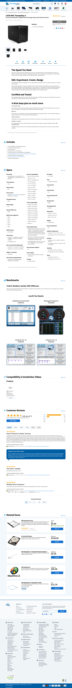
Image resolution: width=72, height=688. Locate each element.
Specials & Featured (57, 634)
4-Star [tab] (21, 427)
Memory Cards (25, 636)
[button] (28, 528)
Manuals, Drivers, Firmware (58, 655)
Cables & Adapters (42, 622)
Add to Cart (57, 528)
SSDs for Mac (10, 624)
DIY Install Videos (57, 654)
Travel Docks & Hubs (26, 626)
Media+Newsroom (30, 609)
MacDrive (24, 655)
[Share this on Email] (64, 28)
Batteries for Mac (26, 641)
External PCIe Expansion (43, 651)
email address (45, 611)
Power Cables (25, 645)
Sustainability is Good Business (32, 606)
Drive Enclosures (10, 651)
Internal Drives (10, 622)
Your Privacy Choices (9, 687)
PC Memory (41, 647)
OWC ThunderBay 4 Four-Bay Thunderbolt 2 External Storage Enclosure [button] (37, 446)
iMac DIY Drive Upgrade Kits (12, 634)
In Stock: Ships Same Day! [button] (58, 525)
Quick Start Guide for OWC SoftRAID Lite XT (17, 156)
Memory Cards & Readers (28, 634)
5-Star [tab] (15, 427)
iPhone (9, 664)
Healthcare (56, 647)
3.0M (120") (24, 588)
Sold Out (59, 21)
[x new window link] (48, 614)
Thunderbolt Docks (26, 624)
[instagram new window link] (44, 614)
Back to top (63, 142)
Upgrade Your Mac (57, 653)
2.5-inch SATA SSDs (11, 625)
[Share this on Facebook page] (61, 28)
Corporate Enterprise (57, 641)
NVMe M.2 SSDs (10, 628)
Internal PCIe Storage (42, 655)
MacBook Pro (10, 655)
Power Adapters (26, 642)
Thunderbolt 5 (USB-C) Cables (44, 624)
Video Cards (56, 625)
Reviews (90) (63, 16)
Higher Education (57, 642)
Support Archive (57, 659)
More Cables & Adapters (43, 642)
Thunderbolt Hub (26, 625)
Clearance (56, 636)
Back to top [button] (63, 410)
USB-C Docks (25, 628)
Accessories (41, 660)
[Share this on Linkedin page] (57, 28)
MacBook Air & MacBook (12, 656)
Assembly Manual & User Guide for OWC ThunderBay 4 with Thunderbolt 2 (22, 153)
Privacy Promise (29, 611)
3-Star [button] (44, 418)
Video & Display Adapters (27, 630)
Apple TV (9, 666)
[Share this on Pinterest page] (62, 28)
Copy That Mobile (26, 650)
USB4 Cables (41, 628)
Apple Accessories (11, 669)
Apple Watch (10, 665)
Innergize (24, 654)
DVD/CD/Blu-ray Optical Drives (13, 633)
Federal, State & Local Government (60, 649)
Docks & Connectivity (27, 622)
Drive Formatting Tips (58, 658)
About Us (17, 606)
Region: (46, 0)
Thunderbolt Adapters (42, 626)
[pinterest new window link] (51, 614)
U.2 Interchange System (43, 654)
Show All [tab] (9, 427)
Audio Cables (41, 639)
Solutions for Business (58, 638)
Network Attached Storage (12, 646)
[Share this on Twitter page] (59, 28)
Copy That (25, 649)
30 (39, 502)
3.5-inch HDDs (10, 630)
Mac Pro (9, 659)
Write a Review (13, 420)
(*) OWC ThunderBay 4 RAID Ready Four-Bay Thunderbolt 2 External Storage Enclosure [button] (39, 490)
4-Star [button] (44, 416)
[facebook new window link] (42, 614)
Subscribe (62, 611)
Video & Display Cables (42, 635)
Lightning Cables (41, 634)
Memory (40, 644)
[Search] (52, 4)
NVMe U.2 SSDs (10, 629)
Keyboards (56, 626)
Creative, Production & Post (59, 640)
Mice (55, 628)
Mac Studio (9, 660)
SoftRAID (24, 659)
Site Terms (29, 684)
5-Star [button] (44, 414)
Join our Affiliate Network (20, 609)
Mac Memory (41, 646)
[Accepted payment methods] (54, 686)
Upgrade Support (57, 651)
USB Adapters (41, 633)
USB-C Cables (41, 629)
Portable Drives (10, 642)
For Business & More (37, 0)
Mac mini (9, 661)
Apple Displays (10, 668)
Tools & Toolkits (41, 662)
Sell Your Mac (10, 670)
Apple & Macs (10, 653)
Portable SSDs (10, 643)
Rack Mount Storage (11, 647)
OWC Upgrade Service (58, 660)
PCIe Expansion (42, 649)
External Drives (10, 637)
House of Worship (57, 645)
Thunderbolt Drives (11, 641)
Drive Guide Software (15, 194)
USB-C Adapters (41, 630)
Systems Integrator (57, 646)
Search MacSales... (36, 3)
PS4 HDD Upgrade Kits (11, 635)
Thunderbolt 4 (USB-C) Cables (44, 625)
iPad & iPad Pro (10, 663)
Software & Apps (26, 647)
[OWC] (13, 4)
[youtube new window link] (46, 614)
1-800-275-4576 (55, 0)
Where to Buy (18, 611)
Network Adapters (26, 629)
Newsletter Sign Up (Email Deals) (59, 633)
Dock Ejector (25, 653)
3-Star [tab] (27, 427)
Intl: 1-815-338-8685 (62, 0)
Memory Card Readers (27, 637)
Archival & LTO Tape (11, 648)
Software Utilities (26, 658)
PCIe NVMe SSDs (10, 626)
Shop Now (57, 541)
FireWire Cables (41, 640)
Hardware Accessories (42, 663)
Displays (55, 624)
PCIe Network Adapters (43, 656)
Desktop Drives (10, 639)
